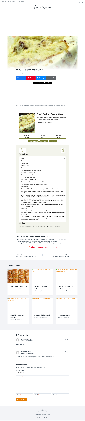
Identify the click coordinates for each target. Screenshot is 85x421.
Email (37, 395)
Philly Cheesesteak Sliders (18, 286)
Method (63, 151)
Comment (20, 377)
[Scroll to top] (81, 419)
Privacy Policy (46, 414)
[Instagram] (46, 411)
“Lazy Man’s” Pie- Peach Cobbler (60, 255)
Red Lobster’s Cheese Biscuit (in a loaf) (26, 255)
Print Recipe (48, 82)
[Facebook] (80, 2)
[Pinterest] (82, 2)
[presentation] (18, 276)
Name (19, 395)
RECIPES (18, 67)
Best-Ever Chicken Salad (42, 315)
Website (55, 395)
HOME (4, 2)
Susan (18, 73)
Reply (66, 339)
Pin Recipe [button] (49, 122)
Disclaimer (38, 414)
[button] (64, 158)
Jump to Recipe (38, 82)
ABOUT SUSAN (11, 2)
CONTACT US (20, 2)
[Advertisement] (42, 20)
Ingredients (22, 151)
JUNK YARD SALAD (64, 315)
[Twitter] (42, 411)
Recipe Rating (20, 370)
